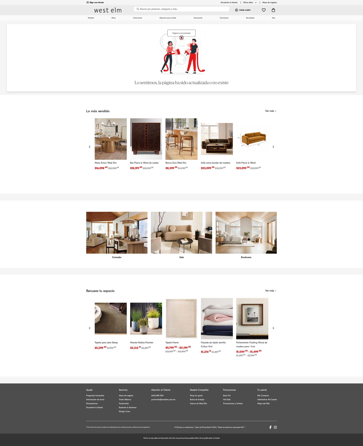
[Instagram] (275, 427)
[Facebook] (270, 427)
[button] (89, 147)
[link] (111, 145)
